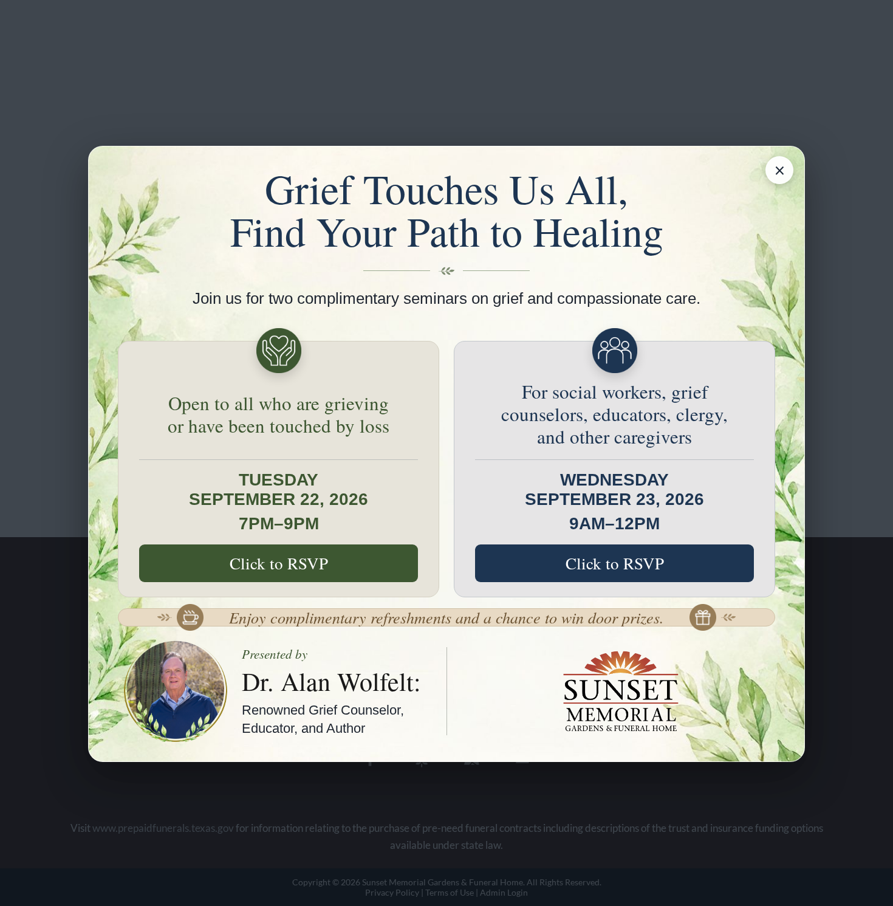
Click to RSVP (279, 563)
